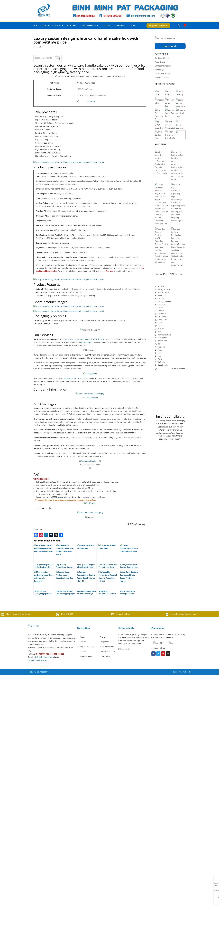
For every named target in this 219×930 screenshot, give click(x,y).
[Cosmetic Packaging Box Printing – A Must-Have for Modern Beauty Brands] (177, 157)
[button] (179, 25)
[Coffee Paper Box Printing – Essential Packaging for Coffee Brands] (161, 155)
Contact (132, 25)
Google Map (216, 883)
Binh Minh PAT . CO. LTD (74, 378)
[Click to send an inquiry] (90, 102)
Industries (72, 25)
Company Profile (88, 25)
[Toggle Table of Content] (56, 58)
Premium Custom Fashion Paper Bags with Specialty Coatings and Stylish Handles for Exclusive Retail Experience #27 (178, 253)
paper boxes (79, 339)
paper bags (86, 342)
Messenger (216, 897)
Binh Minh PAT (92, 397)
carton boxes (67, 339)
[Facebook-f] (153, 653)
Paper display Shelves (94, 339)
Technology (119, 25)
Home (35, 25)
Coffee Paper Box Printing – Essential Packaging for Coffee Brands (161, 167)
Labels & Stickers (162, 77)
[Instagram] (168, 653)
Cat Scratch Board (162, 73)
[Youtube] (163, 653)
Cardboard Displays (163, 66)
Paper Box (37, 47)
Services (106, 25)
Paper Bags (159, 70)
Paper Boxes (160, 62)
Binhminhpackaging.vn (37, 660)
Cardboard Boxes (162, 58)
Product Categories (51, 25)
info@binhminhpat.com (44, 657)
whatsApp (216, 890)
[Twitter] (158, 653)
